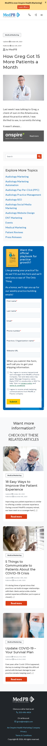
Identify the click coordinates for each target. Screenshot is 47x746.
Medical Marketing (12, 35)
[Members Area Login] (35, 14)
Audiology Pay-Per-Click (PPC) (22, 189)
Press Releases (13, 237)
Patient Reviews (14, 232)
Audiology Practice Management (23, 194)
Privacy (23, 731)
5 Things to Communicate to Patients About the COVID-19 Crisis (20, 567)
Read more (16, 516)
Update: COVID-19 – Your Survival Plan (20, 650)
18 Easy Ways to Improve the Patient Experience (21, 485)
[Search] (21, 156)
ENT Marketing (13, 217)
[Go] (39, 156)
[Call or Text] (29, 14)
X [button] (45, 2)
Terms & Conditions (23, 735)
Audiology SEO (13, 199)
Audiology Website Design (20, 212)
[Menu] (41, 14)
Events (9, 222)
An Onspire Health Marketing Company (23, 727)
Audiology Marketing (17, 176)
